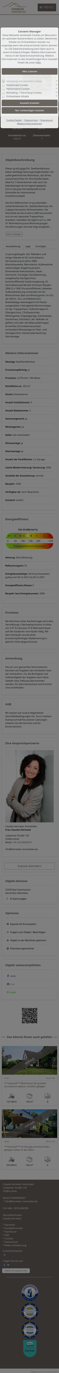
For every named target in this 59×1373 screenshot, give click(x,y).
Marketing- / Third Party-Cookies (24, 92)
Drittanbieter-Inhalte (17, 96)
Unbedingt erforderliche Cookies (24, 81)
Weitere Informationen (29, 123)
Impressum (46, 120)
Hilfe (38, 62)
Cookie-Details (14, 120)
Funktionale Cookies (17, 85)
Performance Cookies (18, 88)
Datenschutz (31, 120)
